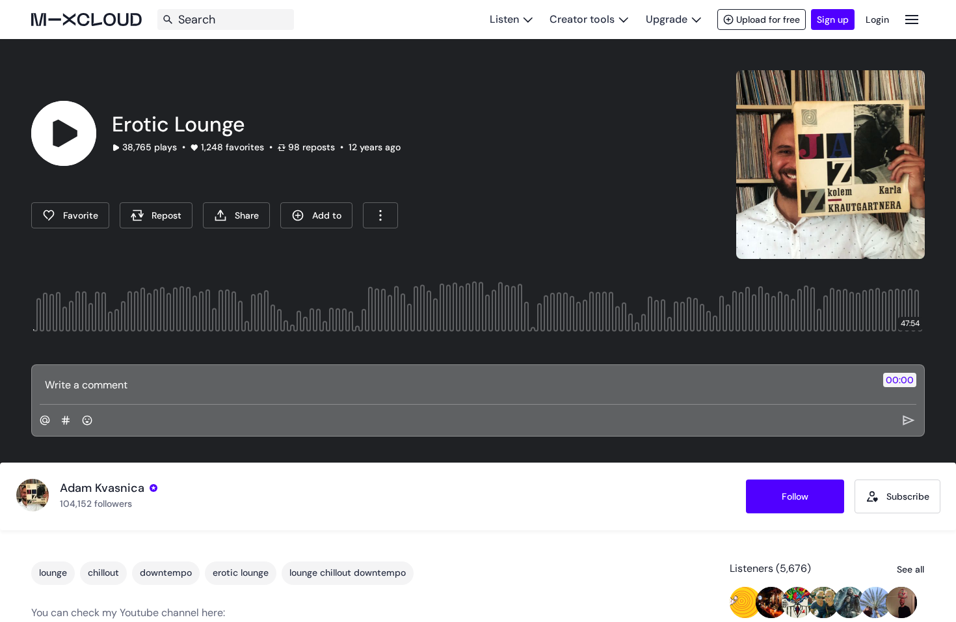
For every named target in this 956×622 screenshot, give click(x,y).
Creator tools (582, 19)
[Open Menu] (912, 19)
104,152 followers (96, 503)
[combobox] (380, 215)
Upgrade (666, 19)
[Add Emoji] (87, 420)
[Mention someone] (45, 420)
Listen (504, 19)
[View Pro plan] (153, 488)
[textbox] (456, 384)
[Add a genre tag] (65, 420)
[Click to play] (63, 133)
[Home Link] (86, 19)
